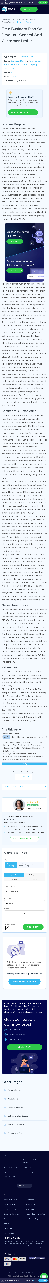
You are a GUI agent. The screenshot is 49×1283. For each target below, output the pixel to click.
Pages (6, 908)
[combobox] (24, 891)
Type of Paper (9, 886)
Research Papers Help (30, 1155)
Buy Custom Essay (10, 1159)
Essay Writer (27, 1167)
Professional (34, 879)
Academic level (10, 871)
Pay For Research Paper (11, 1155)
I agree (43, 1280)
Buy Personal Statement (12, 1172)
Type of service (11, 860)
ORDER (43, 2)
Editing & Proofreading (23, 865)
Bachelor (14, 879)
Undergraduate (35, 875)
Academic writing (11, 865)
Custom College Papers (31, 1172)
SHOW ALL (23, 1185)
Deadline (7, 898)
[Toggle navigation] (45, 9)
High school (14, 875)
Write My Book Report (11, 1167)
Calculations (37, 865)
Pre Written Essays (10, 1176)
